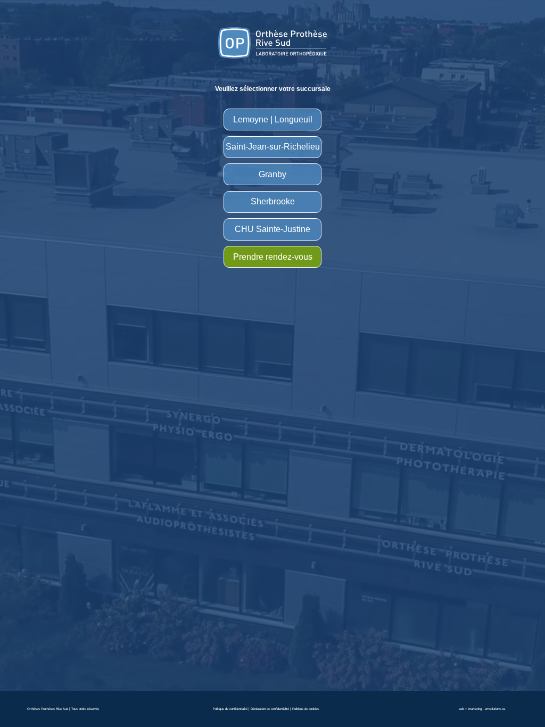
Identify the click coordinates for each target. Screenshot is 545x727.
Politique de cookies (305, 709)
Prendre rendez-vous (272, 256)
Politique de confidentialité (230, 709)
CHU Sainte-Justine (272, 229)
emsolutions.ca (495, 709)
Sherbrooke (273, 201)
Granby (272, 174)
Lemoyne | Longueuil (272, 119)
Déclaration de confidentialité (270, 709)
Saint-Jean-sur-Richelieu (273, 146)
